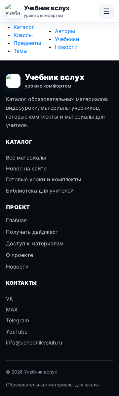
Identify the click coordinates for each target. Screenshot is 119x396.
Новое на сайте (26, 168)
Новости (66, 47)
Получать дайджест (32, 232)
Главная (16, 220)
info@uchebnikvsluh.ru (34, 342)
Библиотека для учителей (40, 190)
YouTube (16, 331)
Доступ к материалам (34, 243)
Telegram (17, 320)
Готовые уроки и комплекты (43, 179)
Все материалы (26, 157)
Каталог (24, 27)
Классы (23, 35)
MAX (12, 309)
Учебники (67, 39)
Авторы (65, 31)
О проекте (19, 255)
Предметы (27, 43)
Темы (20, 51)
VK (9, 298)
